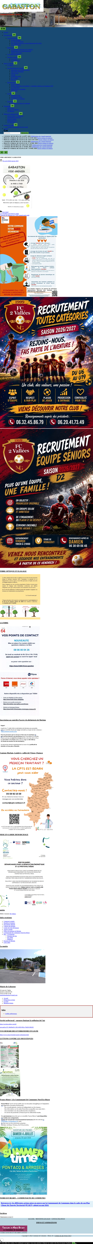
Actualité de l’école (16, 97)
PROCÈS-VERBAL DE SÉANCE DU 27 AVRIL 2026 (21, 143)
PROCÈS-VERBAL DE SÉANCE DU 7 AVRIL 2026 (20, 148)
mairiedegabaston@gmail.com (8, 995)
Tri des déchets (15, 84)
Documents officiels (9, 924)
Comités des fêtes (16, 76)
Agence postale (8, 929)
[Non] (76, 1243)
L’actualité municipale (13, 54)
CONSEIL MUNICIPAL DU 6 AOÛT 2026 (17, 136)
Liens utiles (7, 942)
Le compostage (15, 87)
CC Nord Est (11, 122)
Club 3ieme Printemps (17, 71)
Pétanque (13, 79)
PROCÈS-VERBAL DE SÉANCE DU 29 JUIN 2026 (20, 138)
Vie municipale (8, 35)
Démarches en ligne (9, 1000)
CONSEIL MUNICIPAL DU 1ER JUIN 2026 (18, 145)
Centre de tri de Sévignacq (11, 928)
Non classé (5, 212)
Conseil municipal (12, 38)
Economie (10, 101)
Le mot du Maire (16, 40)
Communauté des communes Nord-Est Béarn (17, 932)
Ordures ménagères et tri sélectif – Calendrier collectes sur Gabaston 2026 (32, 86)
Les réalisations (15, 60)
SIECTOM (14, 91)
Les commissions (16, 45)
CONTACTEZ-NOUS (58, 1219)
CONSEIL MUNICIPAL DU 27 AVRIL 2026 (18, 146)
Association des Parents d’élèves (20, 70)
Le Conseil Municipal (17, 41)
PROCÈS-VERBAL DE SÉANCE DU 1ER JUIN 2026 (21, 139)
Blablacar (10, 939)
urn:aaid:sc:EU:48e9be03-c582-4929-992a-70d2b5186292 (17, 1027)
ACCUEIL (31, 1219)
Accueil (6, 32)
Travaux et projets (12, 57)
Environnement (11, 82)
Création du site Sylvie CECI (62, 1236)
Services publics (12, 119)
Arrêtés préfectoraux (11, 1013)
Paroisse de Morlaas (13, 109)
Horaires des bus (12, 936)
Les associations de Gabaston (15, 68)
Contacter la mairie (9, 921)
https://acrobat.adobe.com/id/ (8, 1024)
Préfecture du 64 (12, 121)
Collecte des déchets (9, 926)
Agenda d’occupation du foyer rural (17, 127)
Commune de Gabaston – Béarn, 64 (11, 14)
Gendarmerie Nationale (14, 117)
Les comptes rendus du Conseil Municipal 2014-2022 (26, 43)
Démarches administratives (11, 114)
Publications (10, 47)
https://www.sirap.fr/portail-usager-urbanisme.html (14, 1035)
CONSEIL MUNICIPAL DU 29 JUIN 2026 (17, 141)
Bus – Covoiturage (9, 934)
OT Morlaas (10, 111)
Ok (73, 1243)
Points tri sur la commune (18, 89)
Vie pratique (7, 106)
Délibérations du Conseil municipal (21, 51)
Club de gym (14, 73)
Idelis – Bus (10, 108)
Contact (6, 128)
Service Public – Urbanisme (15, 116)
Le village (10, 65)
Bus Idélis (10, 937)
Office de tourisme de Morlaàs (12, 931)
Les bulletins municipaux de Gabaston (22, 49)
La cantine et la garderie (18, 99)
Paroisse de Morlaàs (9, 941)
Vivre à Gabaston (9, 63)
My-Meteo (13, 914)
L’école (9, 93)
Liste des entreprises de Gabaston (20, 103)
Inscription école (15, 95)
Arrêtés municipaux (16, 53)
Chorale (13, 75)
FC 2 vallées (14, 78)
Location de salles (9, 125)
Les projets (14, 59)
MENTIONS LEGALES (43, 1219)
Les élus (6, 1001)
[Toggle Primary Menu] (3, 28)
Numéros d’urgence (9, 923)
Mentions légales (8, 1003)
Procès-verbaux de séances (44, 138)
